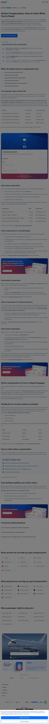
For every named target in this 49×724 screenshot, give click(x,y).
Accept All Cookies (24, 717)
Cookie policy (20, 714)
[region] (24, 717)
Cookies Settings (24, 721)
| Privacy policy (26, 714)
